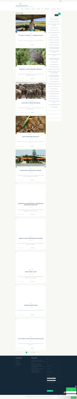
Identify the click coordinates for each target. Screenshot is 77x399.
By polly (18, 78)
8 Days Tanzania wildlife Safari (54, 93)
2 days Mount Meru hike (54, 27)
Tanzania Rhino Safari (30, 305)
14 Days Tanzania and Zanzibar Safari (54, 104)
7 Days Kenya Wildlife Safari (54, 81)
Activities (17, 361)
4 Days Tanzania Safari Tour (54, 64)
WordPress (49, 396)
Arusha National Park (22, 5)
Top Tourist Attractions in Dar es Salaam (30, 338)
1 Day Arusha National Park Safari (54, 21)
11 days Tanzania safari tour (54, 98)
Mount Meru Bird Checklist (30, 136)
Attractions (18, 360)
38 (32, 352)
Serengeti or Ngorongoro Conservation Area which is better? (30, 204)
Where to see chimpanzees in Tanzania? (31, 238)
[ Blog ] (31, 33)
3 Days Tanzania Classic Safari (54, 42)
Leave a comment (22, 78)
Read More (32, 78)
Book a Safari (18, 362)
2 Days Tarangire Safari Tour (54, 30)
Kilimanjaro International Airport (30, 170)
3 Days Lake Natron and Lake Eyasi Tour (54, 32)
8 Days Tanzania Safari (54, 88)
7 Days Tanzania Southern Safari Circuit (54, 86)
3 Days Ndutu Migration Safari (30, 103)
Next (34, 352)
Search (53, 13)
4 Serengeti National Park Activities (54, 69)
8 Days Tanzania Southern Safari (54, 91)
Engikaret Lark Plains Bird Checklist (30, 69)
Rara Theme (43, 396)
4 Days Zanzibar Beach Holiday (54, 66)
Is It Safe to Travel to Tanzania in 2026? (31, 35)
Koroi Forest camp (30, 271)
